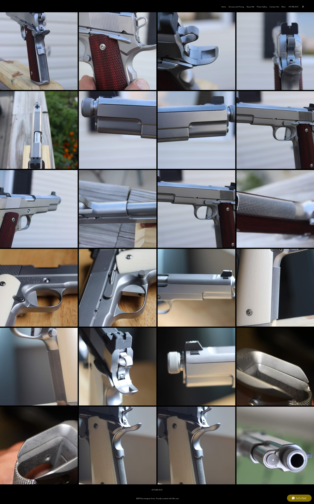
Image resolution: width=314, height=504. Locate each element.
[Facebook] (303, 7)
